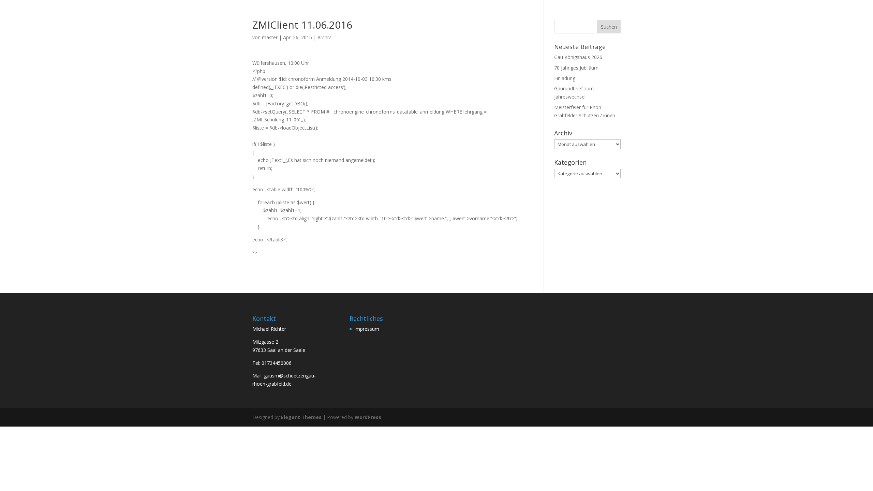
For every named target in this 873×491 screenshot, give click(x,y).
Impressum (366, 329)
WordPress (368, 417)
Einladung (564, 78)
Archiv (324, 37)
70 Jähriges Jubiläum (576, 67)
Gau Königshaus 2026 (578, 57)
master (270, 37)
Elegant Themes (301, 417)
